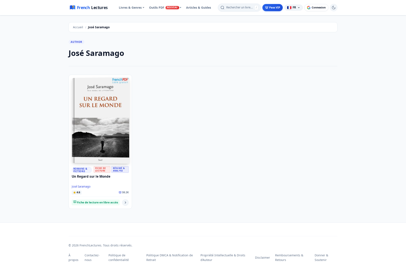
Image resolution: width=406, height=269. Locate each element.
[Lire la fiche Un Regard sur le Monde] (125, 202)
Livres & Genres (130, 7)
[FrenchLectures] (90, 8)
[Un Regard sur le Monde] (100, 120)
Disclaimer (262, 257)
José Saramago (81, 186)
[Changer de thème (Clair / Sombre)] (333, 7)
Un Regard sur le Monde (91, 176)
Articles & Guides (198, 7)
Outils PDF (163, 7)
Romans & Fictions (80, 170)
